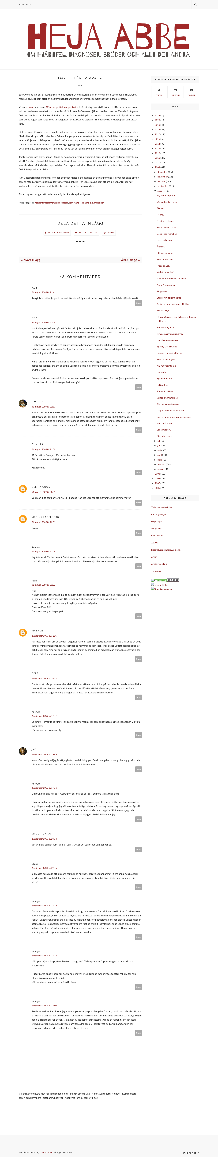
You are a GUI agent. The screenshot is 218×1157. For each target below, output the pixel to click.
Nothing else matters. (168, 340)
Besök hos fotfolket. (167, 233)
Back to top (190, 1153)
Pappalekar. (157, 528)
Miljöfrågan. (157, 521)
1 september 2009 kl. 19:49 (44, 716)
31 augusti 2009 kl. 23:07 (43, 584)
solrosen (64, 203)
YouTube (191, 95)
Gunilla (37, 444)
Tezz (35, 673)
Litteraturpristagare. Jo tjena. (165, 549)
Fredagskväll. (163, 265)
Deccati (37, 401)
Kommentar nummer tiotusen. (172, 278)
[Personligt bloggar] (160, 581)
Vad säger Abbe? (165, 272)
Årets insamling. (159, 563)
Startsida (25, 4)
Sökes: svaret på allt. (167, 227)
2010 (157, 162)
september (163, 186)
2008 (157, 473)
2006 (157, 483)
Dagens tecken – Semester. (170, 410)
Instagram (175, 95)
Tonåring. (156, 570)
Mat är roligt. (163, 310)
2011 (157, 157)
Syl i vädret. (162, 385)
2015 (157, 139)
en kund (30, 106)
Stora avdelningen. (166, 359)
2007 (157, 478)
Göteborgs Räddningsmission (62, 106)
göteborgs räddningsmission (47, 203)
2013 (157, 148)
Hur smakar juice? (165, 327)
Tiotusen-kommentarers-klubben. (174, 304)
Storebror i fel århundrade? (170, 297)
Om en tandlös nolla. (167, 201)
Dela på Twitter (88, 232)
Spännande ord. (164, 378)
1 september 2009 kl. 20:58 (44, 838)
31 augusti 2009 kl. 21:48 (43, 322)
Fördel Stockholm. (166, 391)
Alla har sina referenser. (168, 404)
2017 (157, 129)
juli (159, 440)
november (163, 176)
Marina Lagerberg (45, 517)
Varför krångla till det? (168, 397)
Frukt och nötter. (165, 221)
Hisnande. (162, 372)
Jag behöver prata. (166, 195)
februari (162, 464)
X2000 (154, 542)
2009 (157, 167)
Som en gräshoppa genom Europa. (174, 416)
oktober (162, 181)
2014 (157, 143)
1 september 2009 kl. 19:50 (44, 787)
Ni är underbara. (165, 240)
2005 (157, 488)
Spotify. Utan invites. (167, 346)
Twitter (159, 95)
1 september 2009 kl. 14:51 (44, 678)
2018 (157, 124)
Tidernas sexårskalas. (162, 507)
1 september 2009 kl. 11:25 (44, 635)
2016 (157, 134)
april (160, 455)
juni (160, 445)
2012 (157, 153)
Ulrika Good (41, 486)
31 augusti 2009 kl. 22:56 (43, 551)
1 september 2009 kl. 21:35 (44, 955)
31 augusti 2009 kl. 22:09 (43, 522)
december (163, 172)
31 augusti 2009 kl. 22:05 (43, 492)
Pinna (111, 232)
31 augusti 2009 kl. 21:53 (43, 406)
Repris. (160, 214)
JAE (34, 749)
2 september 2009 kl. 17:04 (44, 1005)
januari (161, 469)
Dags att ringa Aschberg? (169, 353)
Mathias (38, 630)
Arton (154, 556)
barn (71, 203)
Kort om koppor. (165, 423)
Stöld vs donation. (166, 259)
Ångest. (161, 246)
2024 (157, 115)
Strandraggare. (164, 436)
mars (160, 459)
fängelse (78, 203)
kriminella (86, 203)
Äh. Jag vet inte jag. (166, 365)
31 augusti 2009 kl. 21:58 (43, 449)
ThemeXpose (46, 1152)
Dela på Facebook (58, 232)
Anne (35, 317)
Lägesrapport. (164, 429)
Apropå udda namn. (166, 285)
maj (159, 450)
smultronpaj (41, 833)
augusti (161, 190)
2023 (157, 120)
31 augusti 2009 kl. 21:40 (43, 292)
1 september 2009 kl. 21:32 (44, 905)
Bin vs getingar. (158, 514)
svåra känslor (98, 203)
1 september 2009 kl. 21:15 (44, 868)
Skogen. (161, 208)
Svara (138, 303)
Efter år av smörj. (165, 253)
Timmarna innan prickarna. (170, 333)
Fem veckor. (157, 535)
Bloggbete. (162, 291)
